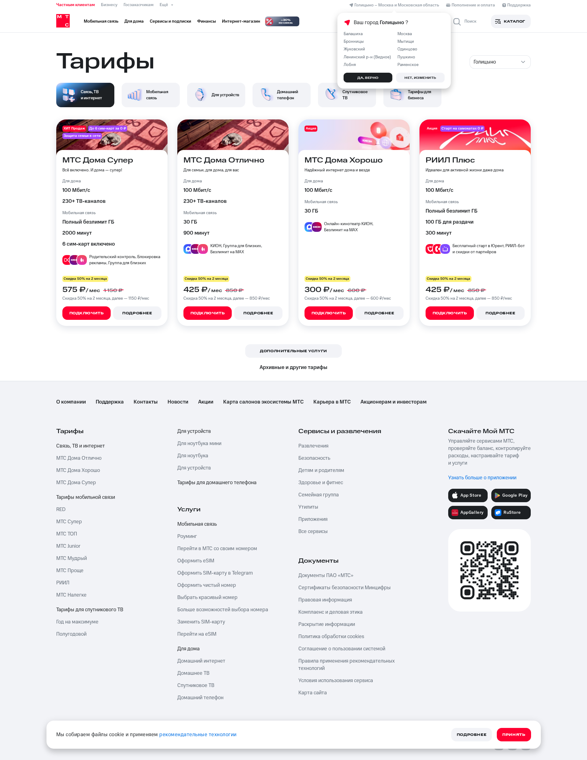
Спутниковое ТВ (195, 685)
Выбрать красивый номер (207, 597)
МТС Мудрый (71, 558)
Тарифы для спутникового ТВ (89, 609)
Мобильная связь (197, 524)
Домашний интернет (201, 661)
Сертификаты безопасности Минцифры (344, 587)
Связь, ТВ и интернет (80, 446)
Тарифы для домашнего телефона (217, 482)
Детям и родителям (321, 470)
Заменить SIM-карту (201, 622)
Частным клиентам (75, 5)
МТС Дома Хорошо (78, 470)
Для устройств (194, 431)
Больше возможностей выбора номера (222, 609)
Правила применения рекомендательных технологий (346, 664)
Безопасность (314, 458)
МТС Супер (69, 521)
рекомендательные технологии (198, 734)
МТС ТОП (66, 534)
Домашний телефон (200, 697)
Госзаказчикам (138, 5)
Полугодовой (71, 634)
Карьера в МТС (332, 402)
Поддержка (110, 402)
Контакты (146, 402)
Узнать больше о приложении (482, 477)
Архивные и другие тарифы (293, 367)
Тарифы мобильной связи (85, 497)
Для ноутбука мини (199, 443)
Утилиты (308, 507)
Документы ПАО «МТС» (325, 575)
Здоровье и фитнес (320, 482)
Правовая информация (325, 600)
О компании (71, 402)
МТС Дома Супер (76, 482)
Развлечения (313, 446)
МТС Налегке (71, 595)
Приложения (312, 519)
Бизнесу (109, 5)
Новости (178, 402)
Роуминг (187, 536)
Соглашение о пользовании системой (341, 648)
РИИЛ (62, 582)
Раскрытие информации (326, 624)
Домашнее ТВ (193, 673)
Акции (205, 402)
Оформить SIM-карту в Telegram (215, 573)
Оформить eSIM (195, 561)
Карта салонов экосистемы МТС (263, 402)
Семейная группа (318, 495)
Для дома (188, 648)
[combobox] (500, 62)
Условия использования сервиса (335, 680)
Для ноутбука (192, 455)
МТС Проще (69, 570)
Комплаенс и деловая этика (330, 612)
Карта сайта (312, 692)
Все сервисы (313, 531)
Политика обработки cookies (331, 636)
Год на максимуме (77, 622)
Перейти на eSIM (196, 634)
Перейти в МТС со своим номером (217, 548)
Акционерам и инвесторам (393, 402)
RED (60, 509)
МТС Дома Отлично (79, 458)
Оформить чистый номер (206, 585)
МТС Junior (68, 546)
